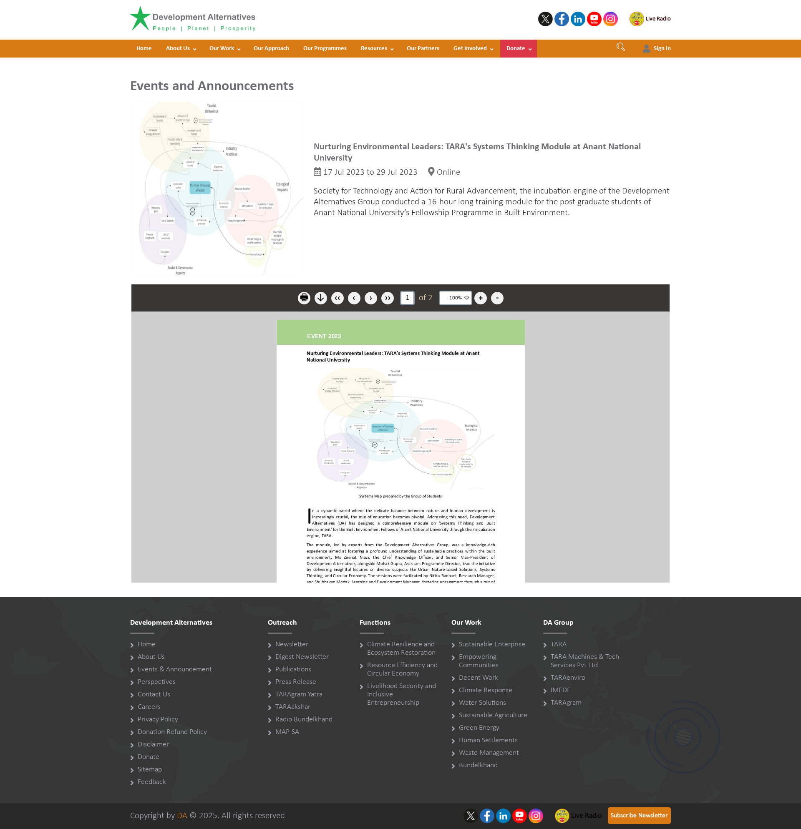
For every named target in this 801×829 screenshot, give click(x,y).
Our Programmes (325, 48)
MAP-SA (287, 732)
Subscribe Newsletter (639, 815)
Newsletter (291, 644)
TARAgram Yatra (298, 694)
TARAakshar (292, 707)
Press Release (295, 682)
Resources (374, 48)
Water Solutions (482, 703)
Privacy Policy (158, 719)
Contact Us (154, 694)
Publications (293, 669)
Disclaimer (153, 745)
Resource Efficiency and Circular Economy (402, 669)
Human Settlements (488, 740)
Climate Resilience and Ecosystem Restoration (401, 649)
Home (144, 48)
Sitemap (150, 770)
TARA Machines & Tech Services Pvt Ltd (585, 661)
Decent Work (478, 678)
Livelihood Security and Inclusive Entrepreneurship (401, 694)
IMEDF (560, 690)
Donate (515, 48)
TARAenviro (568, 678)
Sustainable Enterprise (492, 644)
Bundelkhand (478, 765)
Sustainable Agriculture (493, 715)
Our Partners (423, 48)
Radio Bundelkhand (303, 719)
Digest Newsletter (302, 657)
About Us (178, 48)
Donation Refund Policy (172, 732)
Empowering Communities (479, 661)
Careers (149, 707)
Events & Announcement (175, 669)
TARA (559, 644)
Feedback (152, 782)
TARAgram (566, 703)
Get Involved (470, 48)
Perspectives (157, 682)
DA (182, 815)
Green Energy (479, 728)
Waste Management (489, 753)
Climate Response (485, 690)
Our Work (221, 48)
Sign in (662, 48)
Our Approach (271, 48)
